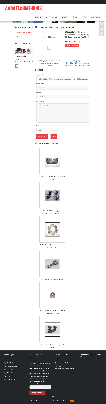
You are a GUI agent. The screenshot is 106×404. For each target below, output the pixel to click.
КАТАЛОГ (64, 17)
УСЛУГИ (85, 17)
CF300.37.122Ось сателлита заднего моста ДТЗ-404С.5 (51, 63)
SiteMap (67, 401)
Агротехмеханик (44, 401)
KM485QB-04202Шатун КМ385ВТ (52, 279)
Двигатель (19, 36)
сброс (54, 136)
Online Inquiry (73, 45)
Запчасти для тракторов (61, 27)
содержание (41, 101)
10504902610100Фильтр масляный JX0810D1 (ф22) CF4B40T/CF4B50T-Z (77, 65)
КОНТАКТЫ (95, 17)
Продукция (40, 27)
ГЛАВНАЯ (39, 17)
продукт (39, 75)
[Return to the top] (101, 34)
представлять (42, 136)
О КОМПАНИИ (52, 17)
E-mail (39, 92)
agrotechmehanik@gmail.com (24, 61)
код (38, 125)
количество (40, 84)
